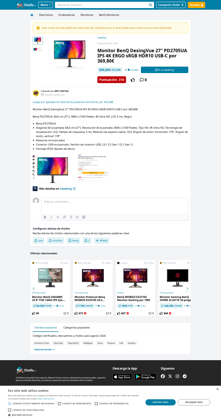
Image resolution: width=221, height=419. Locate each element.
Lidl (121, 343)
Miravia (111, 343)
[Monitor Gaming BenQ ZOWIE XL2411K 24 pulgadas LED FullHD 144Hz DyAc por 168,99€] (178, 288)
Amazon (120, 293)
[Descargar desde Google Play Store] (145, 376)
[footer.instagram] (177, 376)
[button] (74, 415)
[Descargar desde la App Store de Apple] (122, 376)
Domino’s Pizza (41, 343)
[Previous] (34, 288)
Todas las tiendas (43, 349)
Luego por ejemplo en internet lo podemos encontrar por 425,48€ (73, 102)
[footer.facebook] (163, 376)
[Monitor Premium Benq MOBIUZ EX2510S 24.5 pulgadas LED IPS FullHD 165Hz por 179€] (93, 288)
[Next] (187, 288)
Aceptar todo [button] (160, 402)
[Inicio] (31, 14)
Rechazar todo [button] (194, 402)
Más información (46, 398)
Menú (44, 5)
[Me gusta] (133, 80)
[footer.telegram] (185, 376)
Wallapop (88, 343)
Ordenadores (66, 15)
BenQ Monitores (109, 15)
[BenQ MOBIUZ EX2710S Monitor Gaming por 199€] (135, 288)
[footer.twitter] (170, 376)
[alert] (110, 402)
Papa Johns (73, 343)
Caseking (101, 38)
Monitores (87, 15)
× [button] (217, 389)
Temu (100, 343)
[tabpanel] (110, 342)
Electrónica (46, 15)
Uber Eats (58, 343)
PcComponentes (39, 293)
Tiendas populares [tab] (45, 327)
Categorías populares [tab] (76, 327)
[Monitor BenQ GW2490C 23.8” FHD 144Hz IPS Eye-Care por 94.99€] (50, 288)
